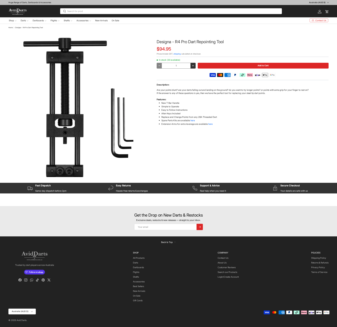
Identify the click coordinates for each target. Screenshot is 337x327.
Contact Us (223, 258)
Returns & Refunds (320, 262)
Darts (23, 20)
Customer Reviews (227, 267)
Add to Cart (263, 65)
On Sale (115, 20)
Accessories (82, 20)
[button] (327, 12)
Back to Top (167, 242)
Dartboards (38, 20)
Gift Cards (138, 300)
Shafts (67, 20)
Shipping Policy (318, 258)
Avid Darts (21, 320)
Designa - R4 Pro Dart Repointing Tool (29, 27)
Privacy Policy (318, 267)
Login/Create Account (228, 277)
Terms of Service (319, 272)
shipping (177, 54)
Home (10, 27)
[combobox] (171, 11)
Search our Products (227, 272)
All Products (139, 258)
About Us (222, 262)
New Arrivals (101, 20)
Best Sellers (138, 286)
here (192, 120)
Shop (11, 20)
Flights (54, 20)
